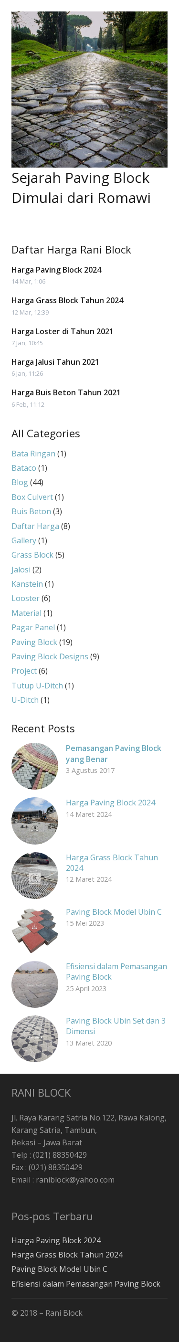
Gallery (23, 540)
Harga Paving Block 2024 (56, 269)
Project (24, 671)
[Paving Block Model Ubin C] (34, 930)
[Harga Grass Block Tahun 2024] (34, 875)
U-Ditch (25, 700)
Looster (25, 598)
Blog (19, 482)
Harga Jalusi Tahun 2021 (55, 362)
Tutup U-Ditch (37, 685)
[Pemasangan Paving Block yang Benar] (34, 766)
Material (26, 613)
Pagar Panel (33, 627)
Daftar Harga (35, 526)
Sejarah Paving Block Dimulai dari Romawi (81, 187)
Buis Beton (31, 511)
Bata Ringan (33, 453)
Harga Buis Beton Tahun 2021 (66, 392)
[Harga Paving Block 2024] (34, 820)
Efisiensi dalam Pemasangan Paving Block (85, 1284)
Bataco (23, 468)
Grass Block (32, 554)
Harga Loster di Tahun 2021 (62, 331)
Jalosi (21, 569)
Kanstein (27, 584)
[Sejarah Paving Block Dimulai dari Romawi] (89, 89)
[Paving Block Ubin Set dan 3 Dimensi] (34, 1038)
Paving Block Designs (49, 656)
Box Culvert (32, 497)
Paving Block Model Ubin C (114, 912)
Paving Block (34, 642)
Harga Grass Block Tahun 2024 (67, 300)
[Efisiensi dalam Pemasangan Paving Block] (34, 984)
